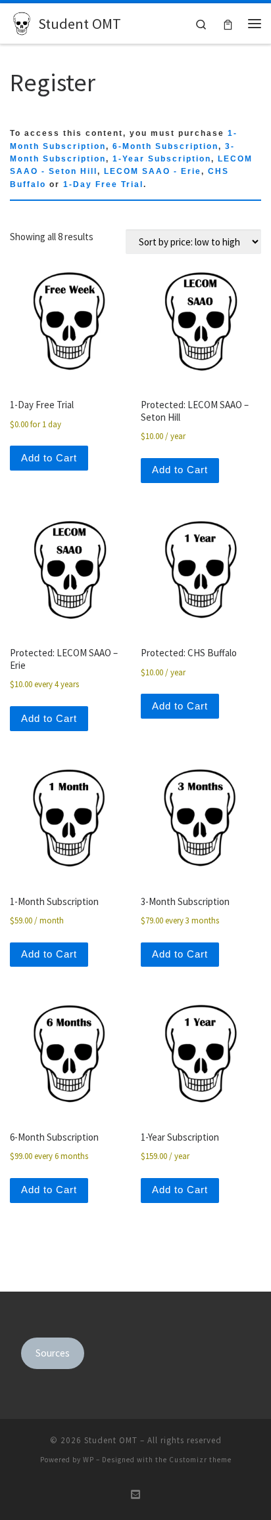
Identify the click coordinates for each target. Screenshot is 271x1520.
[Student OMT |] (22, 21)
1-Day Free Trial (103, 184)
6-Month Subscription (165, 146)
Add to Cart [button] (49, 457)
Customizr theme (200, 1459)
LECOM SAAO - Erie (152, 171)
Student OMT (110, 1440)
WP (88, 1459)
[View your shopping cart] (227, 23)
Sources (53, 1353)
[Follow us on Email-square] (135, 1495)
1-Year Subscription (161, 158)
